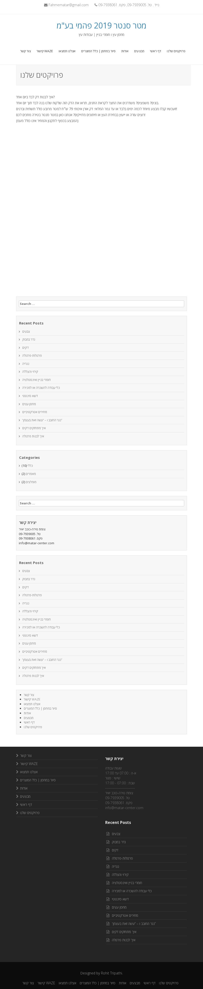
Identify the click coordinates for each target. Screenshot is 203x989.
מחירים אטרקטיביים (34, 412)
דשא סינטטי (30, 396)
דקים (25, 347)
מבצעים (139, 51)
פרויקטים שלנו (176, 51)
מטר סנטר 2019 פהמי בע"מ (101, 25)
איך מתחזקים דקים (34, 428)
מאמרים (31, 473)
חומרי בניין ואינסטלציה (36, 379)
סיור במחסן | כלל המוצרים (98, 51)
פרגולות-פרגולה (32, 355)
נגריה (25, 363)
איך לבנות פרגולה (33, 436)
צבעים (26, 331)
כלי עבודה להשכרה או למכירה (41, 387)
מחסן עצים (29, 404)
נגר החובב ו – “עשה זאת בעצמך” (42, 420)
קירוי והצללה (30, 371)
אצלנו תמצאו (67, 51)
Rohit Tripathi (111, 973)
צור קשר (25, 51)
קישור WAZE (44, 51)
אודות (124, 51)
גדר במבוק (28, 339)
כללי (30, 465)
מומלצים (31, 482)
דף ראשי (155, 51)
